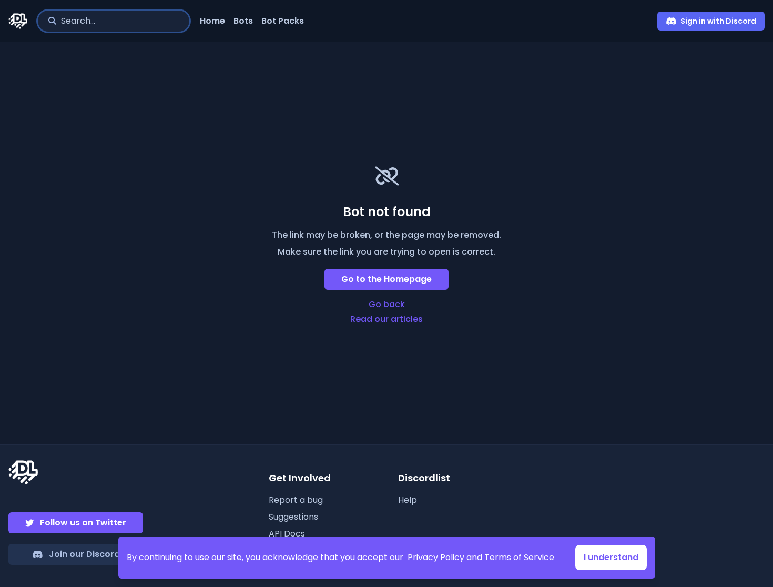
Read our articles (386, 319)
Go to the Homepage (386, 279)
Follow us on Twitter (83, 523)
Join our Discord (84, 554)
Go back (387, 304)
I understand (611, 557)
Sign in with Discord (718, 21)
